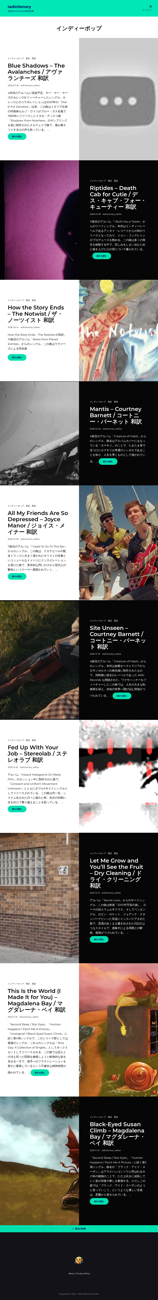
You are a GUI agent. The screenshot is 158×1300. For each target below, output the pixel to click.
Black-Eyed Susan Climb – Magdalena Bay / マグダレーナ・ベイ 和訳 (117, 1133)
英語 (34, 58)
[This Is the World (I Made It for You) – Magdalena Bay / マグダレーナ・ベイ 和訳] (118, 1030)
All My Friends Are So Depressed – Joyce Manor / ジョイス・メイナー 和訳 (38, 522)
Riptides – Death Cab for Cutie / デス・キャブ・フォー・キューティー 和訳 (118, 197)
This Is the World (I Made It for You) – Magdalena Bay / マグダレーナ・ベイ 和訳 (37, 1000)
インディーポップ (16, 58)
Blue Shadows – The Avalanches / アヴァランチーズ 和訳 (36, 71)
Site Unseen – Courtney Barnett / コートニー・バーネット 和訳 (118, 637)
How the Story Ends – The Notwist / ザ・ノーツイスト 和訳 (36, 313)
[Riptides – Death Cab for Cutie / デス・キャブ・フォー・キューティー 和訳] (39, 220)
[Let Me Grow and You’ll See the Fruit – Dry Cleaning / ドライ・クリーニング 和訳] (39, 898)
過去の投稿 (80, 1228)
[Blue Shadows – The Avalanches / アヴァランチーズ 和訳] (118, 99)
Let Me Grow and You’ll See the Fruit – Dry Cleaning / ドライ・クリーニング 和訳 (116, 873)
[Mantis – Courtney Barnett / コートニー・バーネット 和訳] (39, 433)
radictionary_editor (30, 85)
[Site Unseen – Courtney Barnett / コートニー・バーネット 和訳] (39, 660)
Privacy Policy (83, 1273)
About (71, 1273)
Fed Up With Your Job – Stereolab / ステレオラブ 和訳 (38, 753)
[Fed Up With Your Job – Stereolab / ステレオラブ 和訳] (118, 776)
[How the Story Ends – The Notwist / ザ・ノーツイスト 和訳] (118, 330)
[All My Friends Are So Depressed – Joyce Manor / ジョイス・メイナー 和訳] (118, 542)
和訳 (28, 58)
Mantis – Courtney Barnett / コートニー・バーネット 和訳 (116, 415)
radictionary (19, 6)
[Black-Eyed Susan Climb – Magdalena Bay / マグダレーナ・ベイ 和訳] (39, 1161)
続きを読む (19, 137)
